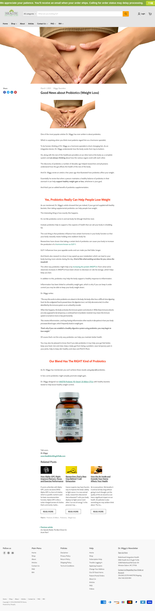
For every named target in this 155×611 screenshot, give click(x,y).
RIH (60, 24)
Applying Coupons (95, 566)
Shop (13, 24)
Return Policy (65, 559)
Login (143, 14)
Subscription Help (95, 559)
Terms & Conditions (67, 566)
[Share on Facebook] (4, 92)
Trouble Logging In (95, 563)
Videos (91, 589)
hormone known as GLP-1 (65, 244)
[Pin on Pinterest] (15, 92)
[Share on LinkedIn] (11, 92)
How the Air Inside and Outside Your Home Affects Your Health (100, 478)
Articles (31, 24)
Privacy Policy (65, 556)
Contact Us (41, 24)
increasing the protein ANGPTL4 (85, 267)
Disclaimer (64, 553)
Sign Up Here (123, 553)
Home (5, 24)
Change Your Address (96, 569)
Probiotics (63, 518)
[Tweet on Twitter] (8, 92)
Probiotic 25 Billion (53, 518)
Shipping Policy (65, 563)
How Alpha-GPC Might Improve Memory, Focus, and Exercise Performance (52, 478)
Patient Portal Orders (96, 576)
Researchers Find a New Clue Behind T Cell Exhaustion (76, 478)
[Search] (126, 13)
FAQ (52, 24)
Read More (48, 511)
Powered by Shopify (9, 604)
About (22, 24)
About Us (92, 579)
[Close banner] (152, 3)
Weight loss (72, 518)
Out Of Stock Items (96, 572)
